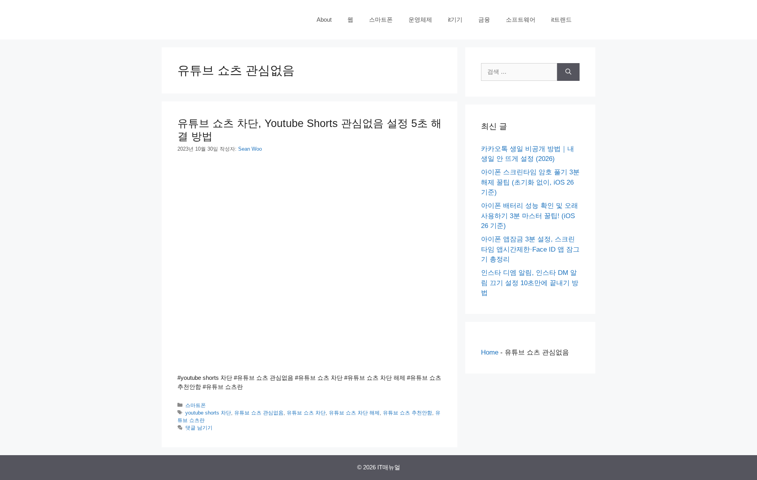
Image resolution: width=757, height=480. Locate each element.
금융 (484, 19)
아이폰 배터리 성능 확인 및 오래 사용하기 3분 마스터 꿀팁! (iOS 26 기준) (529, 216)
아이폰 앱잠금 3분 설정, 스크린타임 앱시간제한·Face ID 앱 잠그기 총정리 (530, 249)
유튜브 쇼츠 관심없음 (258, 413)
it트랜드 (561, 19)
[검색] (568, 72)
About (324, 19)
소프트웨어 (520, 19)
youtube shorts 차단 (208, 413)
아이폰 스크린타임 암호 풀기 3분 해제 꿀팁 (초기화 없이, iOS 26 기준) (530, 182)
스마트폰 (381, 19)
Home (489, 352)
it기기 (455, 19)
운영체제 (420, 19)
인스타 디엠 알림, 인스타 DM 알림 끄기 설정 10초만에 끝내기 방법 (529, 283)
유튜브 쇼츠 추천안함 (407, 413)
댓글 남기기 (199, 428)
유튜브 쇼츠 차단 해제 (354, 413)
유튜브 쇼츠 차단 (306, 413)
